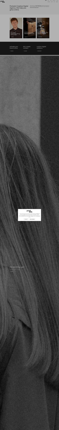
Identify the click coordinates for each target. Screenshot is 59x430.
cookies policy (23, 215)
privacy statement (38, 216)
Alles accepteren (32, 219)
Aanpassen (26, 219)
